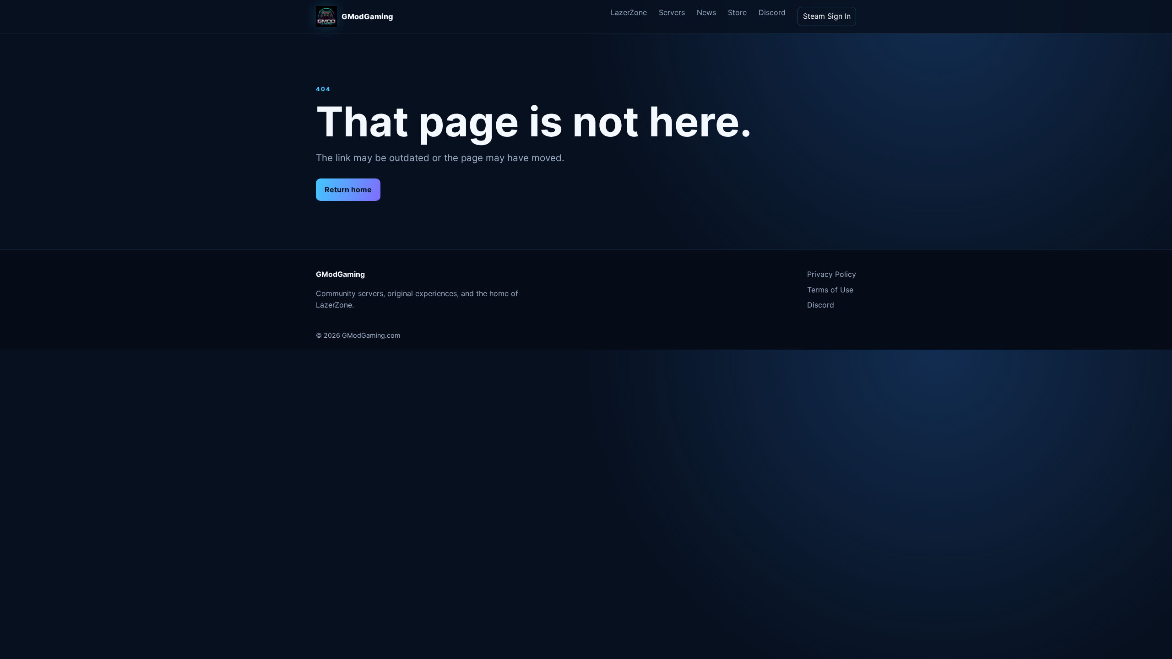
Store (737, 12)
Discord (772, 12)
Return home (348, 189)
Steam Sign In (827, 16)
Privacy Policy (831, 274)
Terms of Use (830, 289)
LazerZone (629, 12)
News (706, 12)
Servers (672, 12)
